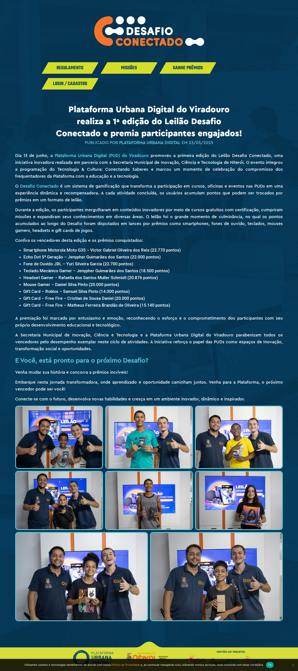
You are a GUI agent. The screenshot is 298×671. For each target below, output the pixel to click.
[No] (293, 665)
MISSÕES (129, 68)
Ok (270, 664)
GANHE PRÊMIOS (188, 68)
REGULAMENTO (70, 68)
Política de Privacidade (125, 664)
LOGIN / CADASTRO (70, 83)
